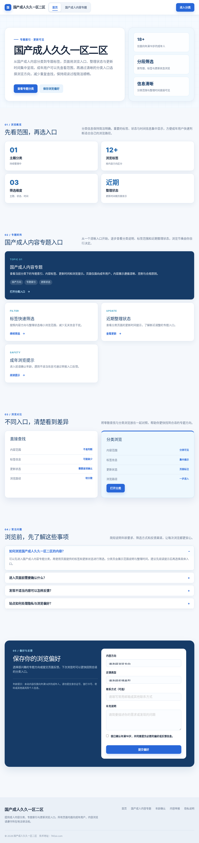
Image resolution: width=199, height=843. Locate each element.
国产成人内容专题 (76, 7)
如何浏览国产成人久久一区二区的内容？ (37, 551)
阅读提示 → (17, 375)
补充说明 (111, 706)
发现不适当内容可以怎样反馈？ (31, 591)
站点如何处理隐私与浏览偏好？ (31, 603)
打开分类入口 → (20, 291)
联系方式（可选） (116, 689)
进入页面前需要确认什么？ (27, 578)
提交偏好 (143, 749)
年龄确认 (160, 808)
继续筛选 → (17, 333)
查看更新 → (113, 333)
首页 (55, 7)
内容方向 (111, 655)
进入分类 (185, 7)
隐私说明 (189, 808)
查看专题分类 (25, 88)
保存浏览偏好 (51, 88)
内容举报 (175, 808)
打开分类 (115, 488)
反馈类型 (111, 672)
